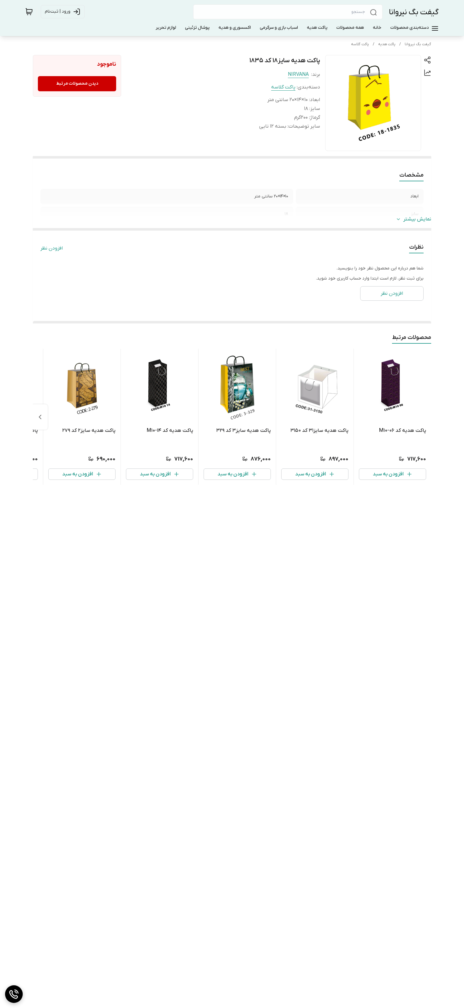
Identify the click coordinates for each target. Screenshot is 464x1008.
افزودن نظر (51, 248)
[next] (40, 417)
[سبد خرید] (29, 11)
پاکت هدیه (387, 44)
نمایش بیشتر (417, 219)
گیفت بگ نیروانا (414, 12)
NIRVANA (298, 74)
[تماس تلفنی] (14, 994)
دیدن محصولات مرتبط (77, 84)
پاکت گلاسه (360, 44)
